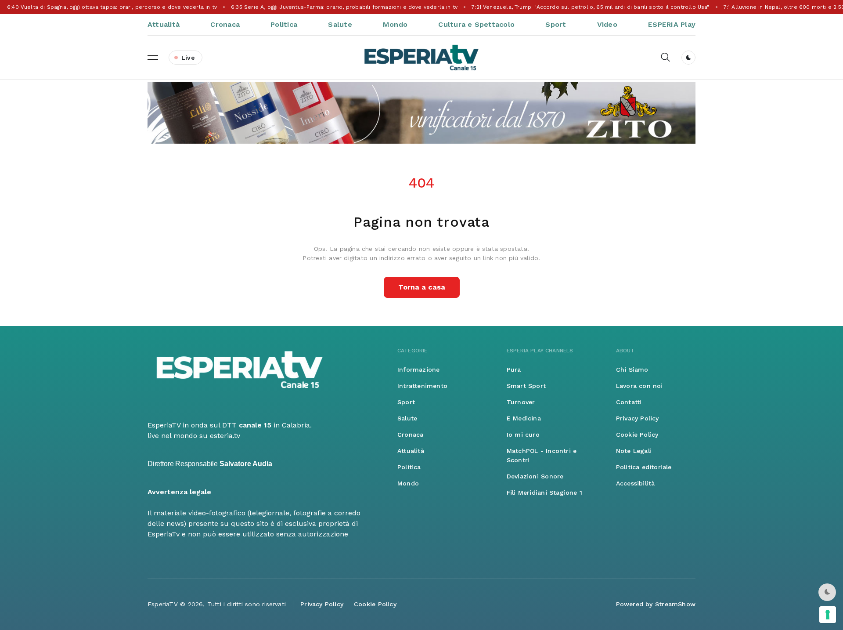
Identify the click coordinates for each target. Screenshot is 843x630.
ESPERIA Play (671, 24)
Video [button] (607, 24)
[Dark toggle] (688, 57)
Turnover (521, 402)
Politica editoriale (644, 467)
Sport (555, 24)
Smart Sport (526, 385)
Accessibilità (635, 483)
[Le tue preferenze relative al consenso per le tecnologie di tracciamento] (827, 614)
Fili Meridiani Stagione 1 (544, 492)
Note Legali (634, 450)
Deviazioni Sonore (535, 476)
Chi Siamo (632, 369)
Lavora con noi (639, 385)
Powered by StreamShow (655, 604)
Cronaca (225, 24)
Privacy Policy (637, 418)
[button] (153, 57)
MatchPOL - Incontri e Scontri (541, 455)
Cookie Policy (637, 434)
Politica (283, 24)
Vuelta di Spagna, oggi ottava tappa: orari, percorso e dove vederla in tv (112, 7)
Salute (340, 24)
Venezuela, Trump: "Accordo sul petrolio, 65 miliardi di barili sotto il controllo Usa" (590, 7)
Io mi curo (523, 434)
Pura (514, 369)
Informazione (418, 369)
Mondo (395, 24)
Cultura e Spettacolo (476, 24)
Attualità (164, 24)
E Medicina (524, 418)
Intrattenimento (422, 385)
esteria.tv (225, 435)
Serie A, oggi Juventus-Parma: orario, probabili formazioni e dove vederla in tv (344, 7)
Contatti (629, 402)
